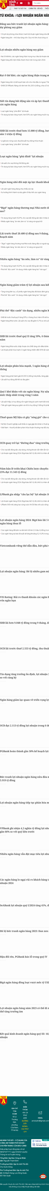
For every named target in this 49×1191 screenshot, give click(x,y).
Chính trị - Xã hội (35, 8)
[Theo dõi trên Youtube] (21, 3)
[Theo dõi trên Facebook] (18, 3)
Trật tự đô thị (20, 8)
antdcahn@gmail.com (40, 1121)
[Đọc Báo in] (30, 3)
